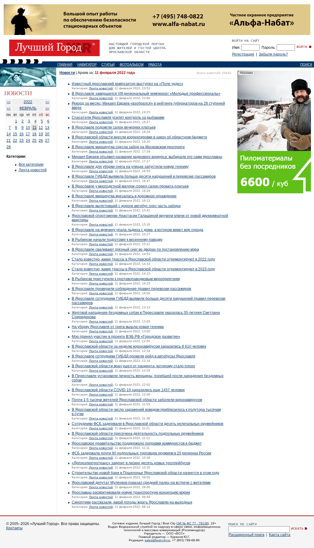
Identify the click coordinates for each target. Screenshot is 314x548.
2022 (28, 102)
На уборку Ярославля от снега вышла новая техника (118, 327)
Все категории (31, 164)
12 (41, 127)
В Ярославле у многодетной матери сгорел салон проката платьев (130, 186)
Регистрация (243, 54)
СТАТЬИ (108, 64)
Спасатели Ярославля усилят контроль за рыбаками (118, 117)
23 (21, 140)
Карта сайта (279, 535)
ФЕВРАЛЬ (27, 108)
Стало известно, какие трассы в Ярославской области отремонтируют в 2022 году (143, 259)
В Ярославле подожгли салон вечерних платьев (113, 127)
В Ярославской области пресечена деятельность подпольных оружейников (138, 433)
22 (15, 140)
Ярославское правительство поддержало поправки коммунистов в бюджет (137, 443)
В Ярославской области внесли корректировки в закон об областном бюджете (139, 137)
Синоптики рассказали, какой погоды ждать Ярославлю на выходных (132, 502)
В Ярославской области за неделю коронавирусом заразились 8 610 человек (139, 346)
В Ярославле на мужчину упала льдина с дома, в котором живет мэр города (137, 230)
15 (15, 134)
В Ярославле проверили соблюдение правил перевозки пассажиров (131, 289)
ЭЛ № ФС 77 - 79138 (192, 523)
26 (41, 140)
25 (34, 140)
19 (41, 134)
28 (8, 147)
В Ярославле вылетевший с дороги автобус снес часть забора (126, 206)
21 (8, 140)
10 (28, 127)
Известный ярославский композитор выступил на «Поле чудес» (127, 84)
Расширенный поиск (246, 535)
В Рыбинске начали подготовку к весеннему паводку (117, 239)
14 (8, 134)
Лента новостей (33, 170)
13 (47, 127)
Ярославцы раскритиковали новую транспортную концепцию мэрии (131, 492)
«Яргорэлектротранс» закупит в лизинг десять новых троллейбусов (131, 463)
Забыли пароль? (273, 54)
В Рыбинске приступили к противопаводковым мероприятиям (126, 279)
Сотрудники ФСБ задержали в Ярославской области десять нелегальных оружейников (147, 424)
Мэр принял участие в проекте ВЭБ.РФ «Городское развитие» (126, 336)
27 (47, 140)
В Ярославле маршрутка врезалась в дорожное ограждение (124, 196)
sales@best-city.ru (157, 540)
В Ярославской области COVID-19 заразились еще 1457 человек (128, 390)
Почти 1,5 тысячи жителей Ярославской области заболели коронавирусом (137, 400)
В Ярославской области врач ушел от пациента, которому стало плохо (133, 366)
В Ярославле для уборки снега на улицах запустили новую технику (130, 166)
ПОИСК (306, 64)
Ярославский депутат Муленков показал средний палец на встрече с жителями (141, 482)
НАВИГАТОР (87, 64)
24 (28, 140)
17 (28, 134)
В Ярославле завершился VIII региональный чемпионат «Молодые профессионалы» (146, 93)
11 (34, 127)
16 (21, 134)
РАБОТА (155, 64)
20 (47, 134)
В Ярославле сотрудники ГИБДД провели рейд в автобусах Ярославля (133, 356)
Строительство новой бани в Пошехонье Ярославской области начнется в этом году (145, 473)
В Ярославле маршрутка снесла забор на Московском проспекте (128, 147)
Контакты (14, 528)
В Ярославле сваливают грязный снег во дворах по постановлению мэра (135, 249)
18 (34, 134)
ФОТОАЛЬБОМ (132, 64)
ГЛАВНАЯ (64, 64)
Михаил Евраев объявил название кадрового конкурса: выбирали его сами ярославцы (147, 157)
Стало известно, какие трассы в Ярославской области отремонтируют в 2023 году (143, 269)
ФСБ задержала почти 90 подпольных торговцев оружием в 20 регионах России (141, 453)
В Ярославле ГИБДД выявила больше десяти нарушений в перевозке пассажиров (144, 176)
